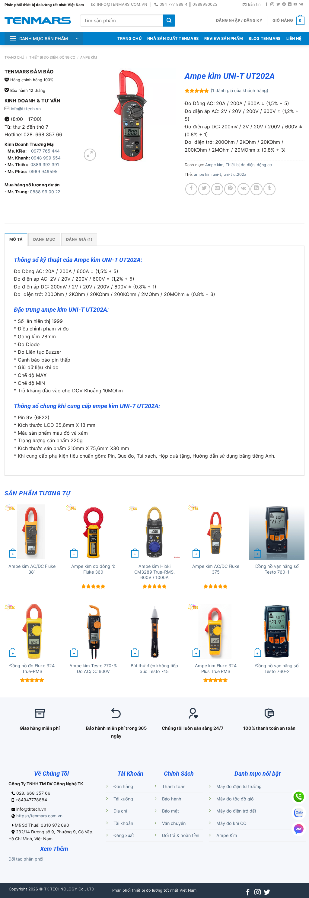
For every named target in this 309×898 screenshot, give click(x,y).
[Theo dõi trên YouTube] (295, 4)
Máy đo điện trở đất (236, 810)
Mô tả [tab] (16, 239)
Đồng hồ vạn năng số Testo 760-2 (277, 668)
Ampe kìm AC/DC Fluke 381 (32, 569)
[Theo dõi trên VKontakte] (301, 4)
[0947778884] (298, 797)
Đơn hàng (123, 786)
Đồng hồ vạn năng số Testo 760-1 (277, 569)
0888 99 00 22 (45, 191)
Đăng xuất (123, 835)
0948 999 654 (46, 157)
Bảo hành (171, 798)
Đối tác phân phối (25, 858)
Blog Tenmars (264, 38)
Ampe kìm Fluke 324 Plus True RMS (216, 668)
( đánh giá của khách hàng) (239, 90)
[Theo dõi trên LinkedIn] (289, 4)
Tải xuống (123, 798)
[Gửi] (169, 20)
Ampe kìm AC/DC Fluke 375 (215, 569)
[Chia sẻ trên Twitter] (204, 189)
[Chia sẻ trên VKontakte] (243, 189)
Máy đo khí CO (231, 823)
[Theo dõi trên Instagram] (272, 4)
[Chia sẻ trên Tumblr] (269, 189)
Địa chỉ (120, 810)
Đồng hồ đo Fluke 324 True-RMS (32, 668)
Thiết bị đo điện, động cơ (52, 57)
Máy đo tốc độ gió (235, 798)
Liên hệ (294, 38)
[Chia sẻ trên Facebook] (191, 189)
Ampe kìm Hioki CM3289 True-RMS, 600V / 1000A (154, 572)
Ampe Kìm (226, 835)
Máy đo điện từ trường (239, 786)
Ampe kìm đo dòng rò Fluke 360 (93, 569)
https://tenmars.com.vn (39, 815)
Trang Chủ (129, 38)
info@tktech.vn (26, 108)
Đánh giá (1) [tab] (79, 239)
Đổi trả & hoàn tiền (180, 835)
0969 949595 (43, 171)
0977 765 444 (45, 150)
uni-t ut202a (235, 174)
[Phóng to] (90, 155)
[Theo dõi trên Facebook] (266, 4)
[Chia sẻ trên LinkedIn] (256, 189)
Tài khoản (123, 823)
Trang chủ (14, 57)
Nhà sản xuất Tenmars (173, 38)
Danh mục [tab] (44, 239)
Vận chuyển (174, 823)
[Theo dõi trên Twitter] (278, 4)
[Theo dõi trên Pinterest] (284, 4)
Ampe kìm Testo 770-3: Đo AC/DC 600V (93, 668)
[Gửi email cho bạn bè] (217, 189)
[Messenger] (298, 829)
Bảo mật (170, 810)
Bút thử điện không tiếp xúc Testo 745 (154, 668)
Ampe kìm (88, 57)
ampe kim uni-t (207, 174)
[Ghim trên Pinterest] (230, 189)
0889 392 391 (44, 164)
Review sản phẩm (223, 38)
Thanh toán (173, 786)
